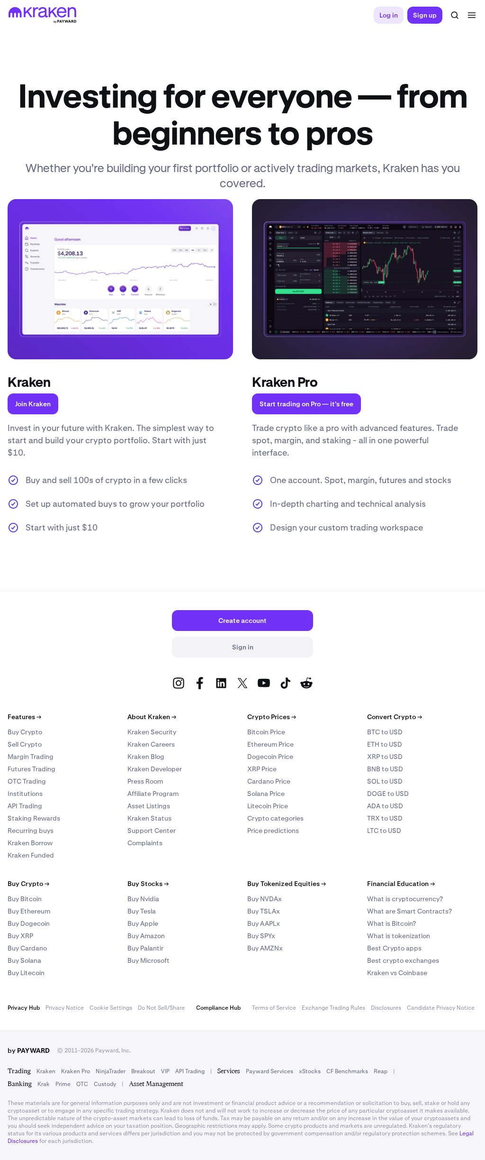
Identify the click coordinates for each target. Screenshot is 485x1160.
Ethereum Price (270, 744)
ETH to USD (384, 744)
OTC (82, 1084)
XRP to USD (385, 756)
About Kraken (151, 716)
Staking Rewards (34, 818)
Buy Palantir (145, 948)
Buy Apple (142, 923)
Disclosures (386, 1008)
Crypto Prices (271, 716)
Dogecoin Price (270, 756)
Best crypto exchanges (403, 960)
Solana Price (266, 793)
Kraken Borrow (30, 843)
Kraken (45, 1071)
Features (24, 716)
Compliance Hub (218, 1008)
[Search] (454, 15)
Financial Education (401, 883)
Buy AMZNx (265, 948)
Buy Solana (24, 960)
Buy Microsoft (148, 960)
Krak (43, 1084)
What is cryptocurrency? (405, 899)
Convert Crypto (394, 716)
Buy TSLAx (263, 911)
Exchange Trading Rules (333, 1008)
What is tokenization (398, 936)
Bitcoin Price (266, 732)
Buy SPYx (261, 936)
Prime (63, 1084)
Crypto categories (275, 818)
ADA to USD (385, 806)
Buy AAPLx (263, 923)
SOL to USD (385, 781)
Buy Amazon (146, 936)
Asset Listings (148, 806)
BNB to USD (385, 769)
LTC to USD (384, 830)
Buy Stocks (148, 883)
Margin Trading (31, 756)
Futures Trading (31, 769)
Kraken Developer (154, 769)
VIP (165, 1071)
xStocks (310, 1071)
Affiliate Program (153, 793)
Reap (380, 1071)
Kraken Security (151, 732)
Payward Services (269, 1071)
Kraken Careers (151, 744)
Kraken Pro (75, 1071)
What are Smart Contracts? (409, 911)
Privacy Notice (64, 1008)
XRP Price (262, 769)
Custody (105, 1084)
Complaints (144, 843)
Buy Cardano (27, 948)
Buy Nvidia (143, 899)
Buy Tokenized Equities (286, 883)
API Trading (25, 806)
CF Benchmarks (347, 1071)
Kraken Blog (145, 756)
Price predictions (273, 830)
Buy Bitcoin (25, 899)
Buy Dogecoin (29, 923)
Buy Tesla (141, 911)
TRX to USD (385, 818)
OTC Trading (27, 781)
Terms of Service (274, 1008)
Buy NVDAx (264, 899)
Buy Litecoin (26, 972)
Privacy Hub (24, 1008)
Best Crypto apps (394, 948)
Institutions (25, 793)
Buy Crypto (25, 732)
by (29, 1050)
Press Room (145, 781)
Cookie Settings (111, 1008)
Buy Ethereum (29, 911)
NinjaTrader (111, 1071)
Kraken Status (149, 818)
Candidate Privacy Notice (441, 1008)
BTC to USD (385, 732)
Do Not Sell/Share (161, 1008)
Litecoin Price (267, 806)
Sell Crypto (25, 744)
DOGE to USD (388, 793)
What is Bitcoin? (391, 923)
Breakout (143, 1071)
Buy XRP (20, 936)
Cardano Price (268, 781)
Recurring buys (31, 830)
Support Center (151, 830)
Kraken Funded (31, 855)
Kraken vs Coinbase (397, 972)
